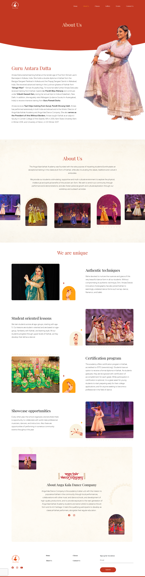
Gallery (107, 6)
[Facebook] (69, 515)
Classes (97, 6)
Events (118, 6)
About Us (86, 6)
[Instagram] (74, 515)
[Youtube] (22, 567)
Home (75, 6)
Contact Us (129, 6)
